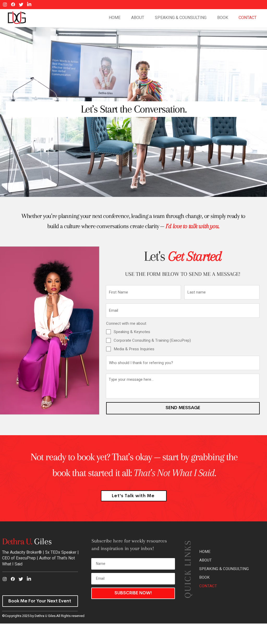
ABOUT (205, 560)
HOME (204, 551)
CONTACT (208, 586)
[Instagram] (5, 4)
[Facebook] (13, 4)
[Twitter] (21, 4)
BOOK (204, 577)
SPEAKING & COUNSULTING (224, 569)
